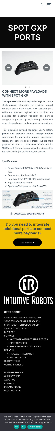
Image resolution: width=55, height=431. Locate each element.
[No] (51, 422)
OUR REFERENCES (13, 364)
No (23, 427)
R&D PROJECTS (18, 357)
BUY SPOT (9, 332)
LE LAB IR (9, 350)
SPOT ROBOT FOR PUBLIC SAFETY (22, 324)
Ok (16, 427)
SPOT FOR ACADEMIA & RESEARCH (22, 321)
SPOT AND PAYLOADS (15, 328)
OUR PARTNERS (12, 361)
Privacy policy (35, 427)
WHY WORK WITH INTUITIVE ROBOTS (29, 339)
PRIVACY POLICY (12, 387)
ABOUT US (9, 379)
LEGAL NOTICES (12, 390)
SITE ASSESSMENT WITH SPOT (26, 346)
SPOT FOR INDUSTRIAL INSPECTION (22, 317)
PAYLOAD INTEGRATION (22, 353)
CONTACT (9, 383)
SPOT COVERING (18, 343)
